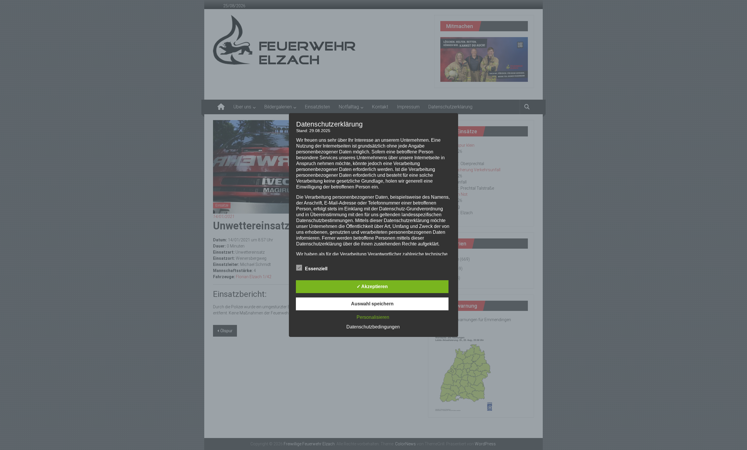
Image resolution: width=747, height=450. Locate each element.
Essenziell (316, 268)
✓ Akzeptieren (372, 286)
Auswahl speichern (372, 303)
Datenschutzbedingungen (373, 326)
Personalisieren (373, 317)
